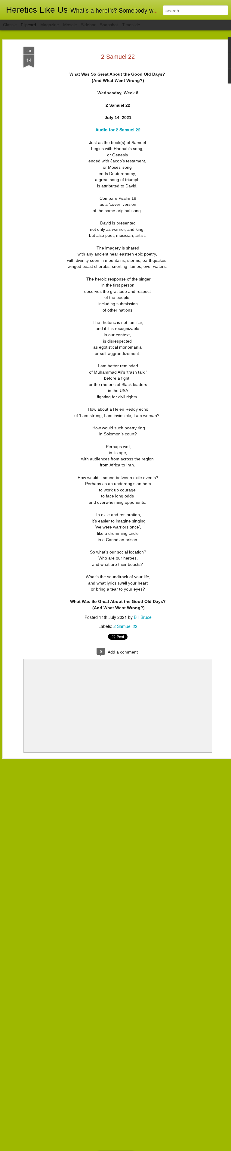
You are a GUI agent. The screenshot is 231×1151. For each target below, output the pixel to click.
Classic (10, 24)
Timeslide (131, 24)
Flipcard (28, 24)
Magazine (49, 24)
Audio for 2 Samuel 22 (117, 130)
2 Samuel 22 (118, 56)
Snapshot (109, 24)
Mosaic (70, 24)
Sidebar (88, 24)
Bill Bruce (143, 617)
